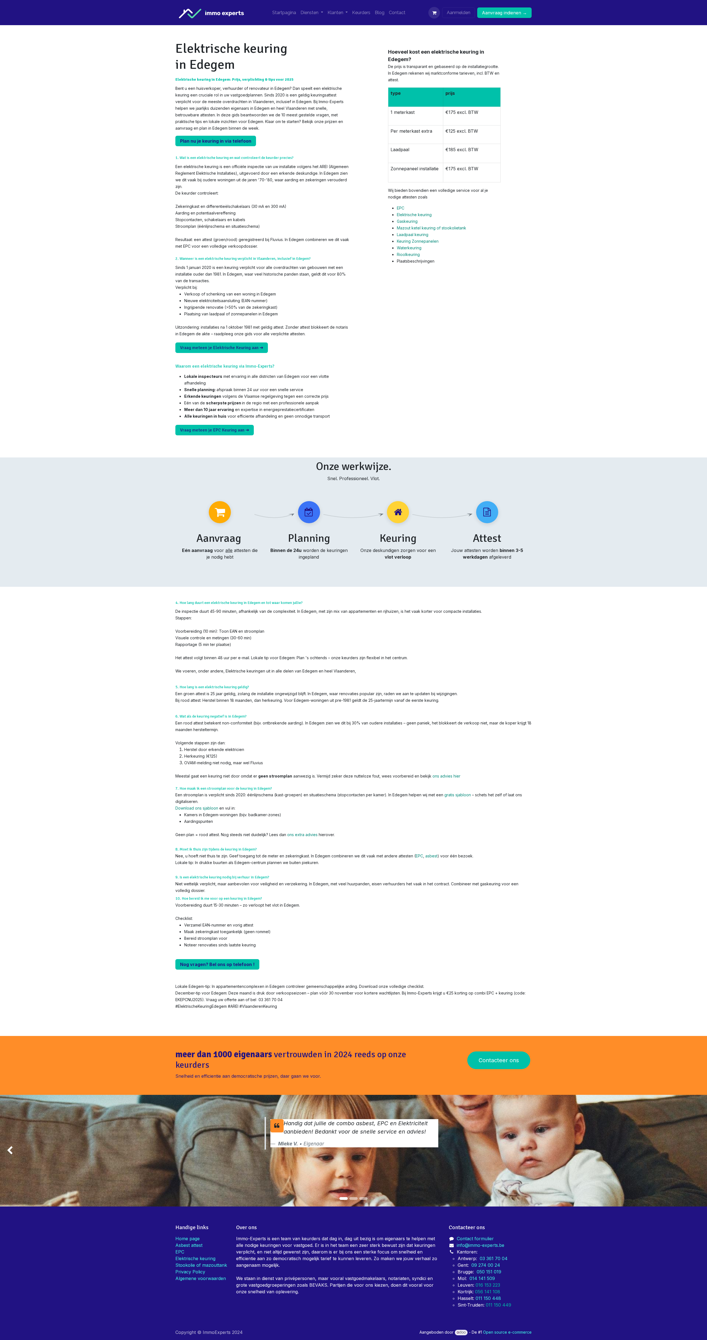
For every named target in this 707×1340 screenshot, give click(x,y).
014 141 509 (482, 1278)
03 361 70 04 (494, 1258)
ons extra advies (302, 834)
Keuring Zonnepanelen (418, 241)
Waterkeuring (409, 247)
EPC (400, 208)
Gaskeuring (407, 221)
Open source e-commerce (507, 1332)
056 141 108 (487, 1291)
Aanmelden (458, 12)
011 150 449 (499, 1305)
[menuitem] (284, 12)
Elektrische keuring (414, 214)
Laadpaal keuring (412, 234)
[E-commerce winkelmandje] (434, 13)
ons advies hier (446, 776)
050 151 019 (489, 1271)
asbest (431, 856)
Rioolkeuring (408, 254)
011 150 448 (488, 1298)
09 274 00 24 (485, 1265)
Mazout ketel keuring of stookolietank (431, 228)
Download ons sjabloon (196, 808)
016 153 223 (489, 1285)
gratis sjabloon (457, 794)
